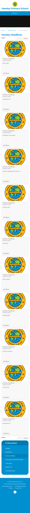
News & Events (12, 30)
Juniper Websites (21, 484)
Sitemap (11, 488)
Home (3, 30)
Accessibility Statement (20, 486)
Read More (6, 73)
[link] (18, 38)
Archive (26, 38)
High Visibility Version (7, 486)
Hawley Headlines (23, 30)
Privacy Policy (18, 488)
